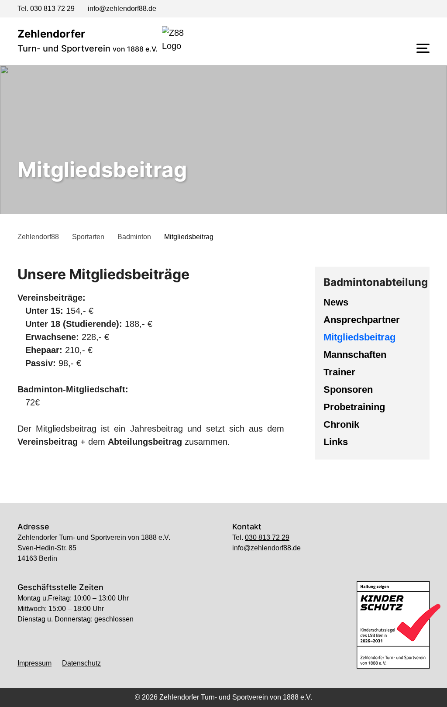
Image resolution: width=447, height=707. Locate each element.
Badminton (134, 236)
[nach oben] (222, 690)
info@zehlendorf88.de (122, 8)
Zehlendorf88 (38, 236)
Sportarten (88, 236)
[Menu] (423, 47)
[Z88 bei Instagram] (409, 10)
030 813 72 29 (52, 8)
